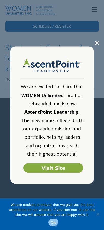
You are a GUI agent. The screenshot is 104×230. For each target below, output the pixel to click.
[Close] (97, 43)
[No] (97, 214)
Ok (53, 222)
